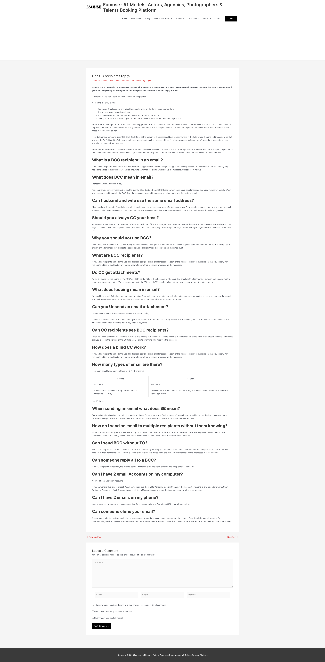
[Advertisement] (162, 41)
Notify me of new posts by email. (108, 618)
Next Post (232, 537)
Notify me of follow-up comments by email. (113, 611)
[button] (171, 18)
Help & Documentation (120, 80)
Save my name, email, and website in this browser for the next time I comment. (130, 605)
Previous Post (94, 537)
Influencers (136, 80)
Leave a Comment (100, 80)
